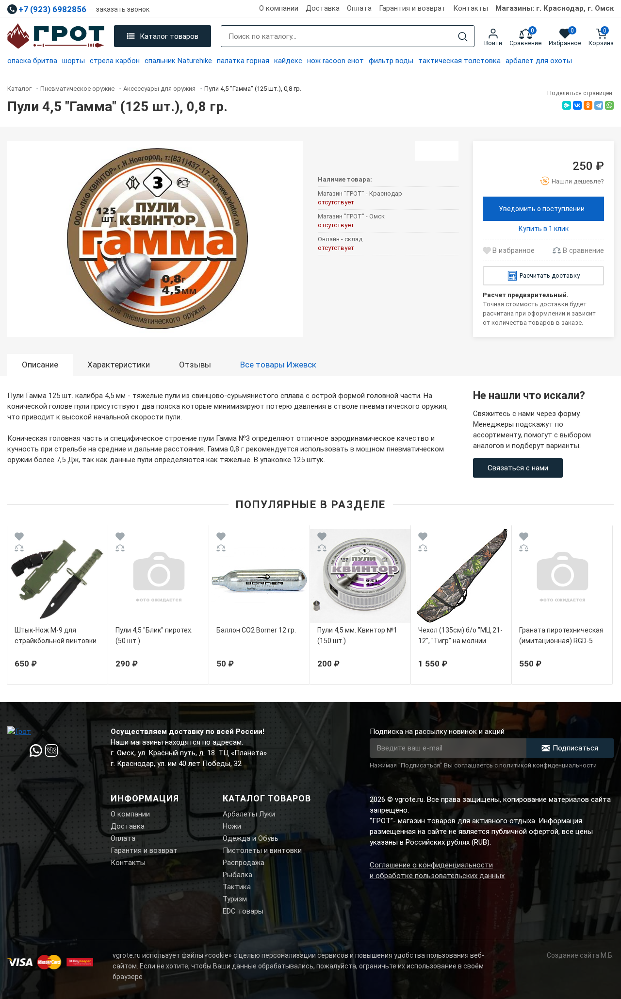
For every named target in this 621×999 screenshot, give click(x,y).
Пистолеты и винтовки (262, 850)
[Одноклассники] (588, 105)
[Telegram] (598, 105)
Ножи (232, 826)
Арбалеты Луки (249, 814)
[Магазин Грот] (55, 36)
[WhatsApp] (609, 105)
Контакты (470, 8)
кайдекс (288, 60)
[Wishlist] (19, 538)
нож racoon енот (335, 60)
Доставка (323, 8)
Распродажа (243, 862)
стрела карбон (115, 60)
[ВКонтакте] (577, 105)
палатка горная (243, 60)
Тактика (237, 886)
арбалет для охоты (539, 60)
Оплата (359, 8)
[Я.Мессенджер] (566, 105)
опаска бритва (32, 60)
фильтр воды (391, 60)
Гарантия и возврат (412, 8)
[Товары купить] (436, 151)
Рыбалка (237, 874)
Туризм (235, 899)
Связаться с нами (518, 468)
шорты (73, 60)
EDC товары (243, 911)
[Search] (463, 37)
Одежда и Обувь (250, 838)
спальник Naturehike (178, 60)
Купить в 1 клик (544, 229)
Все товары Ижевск (278, 364)
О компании (278, 8)
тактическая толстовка (459, 60)
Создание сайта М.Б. (580, 955)
